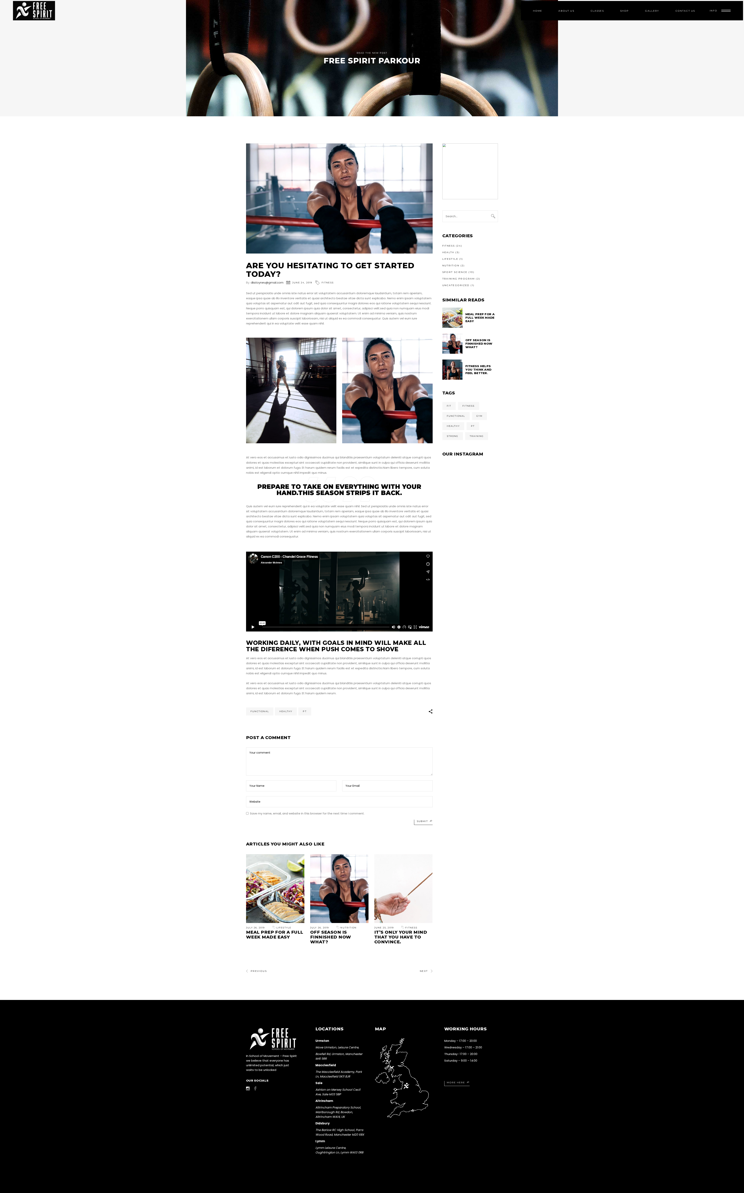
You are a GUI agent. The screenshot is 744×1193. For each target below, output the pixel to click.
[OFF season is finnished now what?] (339, 888)
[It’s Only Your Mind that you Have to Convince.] (403, 888)
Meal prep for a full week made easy (274, 935)
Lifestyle (283, 927)
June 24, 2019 (302, 282)
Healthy (285, 711)
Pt (305, 711)
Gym (479, 416)
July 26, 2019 (255, 927)
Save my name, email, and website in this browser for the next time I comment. (307, 813)
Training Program (458, 278)
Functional (260, 711)
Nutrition (348, 927)
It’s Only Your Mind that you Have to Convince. (400, 937)
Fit (449, 406)
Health (448, 252)
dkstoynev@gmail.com (267, 282)
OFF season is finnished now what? (330, 937)
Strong (452, 436)
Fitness (328, 282)
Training (477, 436)
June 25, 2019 (384, 927)
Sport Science (455, 272)
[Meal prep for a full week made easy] (275, 888)
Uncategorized (456, 285)
